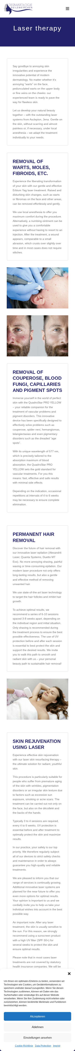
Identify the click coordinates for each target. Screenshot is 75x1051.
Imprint (56, 1045)
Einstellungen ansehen (37, 1037)
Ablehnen (37, 1027)
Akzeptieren (37, 1016)
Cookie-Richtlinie (24, 1045)
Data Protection (43, 1045)
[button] (69, 974)
